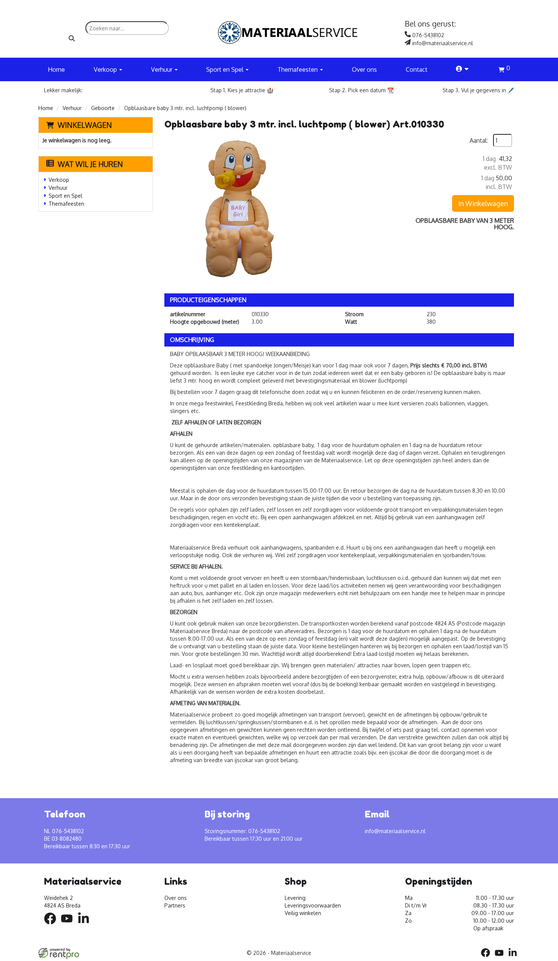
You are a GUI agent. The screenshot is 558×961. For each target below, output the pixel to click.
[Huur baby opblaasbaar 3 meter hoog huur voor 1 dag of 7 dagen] (240, 210)
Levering (295, 898)
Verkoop (59, 179)
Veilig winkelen (303, 913)
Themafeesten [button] (298, 69)
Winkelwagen (85, 124)
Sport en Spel (65, 195)
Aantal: (479, 140)
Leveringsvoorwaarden (313, 905)
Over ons (364, 69)
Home (56, 69)
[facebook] (52, 925)
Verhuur (72, 108)
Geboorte (103, 108)
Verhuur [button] (162, 69)
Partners (174, 905)
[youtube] (69, 925)
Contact (416, 69)
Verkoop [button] (106, 69)
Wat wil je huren (90, 164)
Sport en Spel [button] (225, 69)
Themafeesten (66, 203)
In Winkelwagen (483, 203)
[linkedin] (85, 925)
